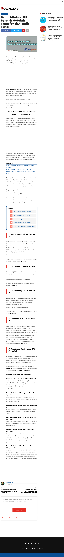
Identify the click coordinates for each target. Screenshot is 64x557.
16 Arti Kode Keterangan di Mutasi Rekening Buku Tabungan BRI (55, 19)
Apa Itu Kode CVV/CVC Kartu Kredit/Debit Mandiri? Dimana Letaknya (55, 37)
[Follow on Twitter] (28, 543)
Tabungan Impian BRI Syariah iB (22, 219)
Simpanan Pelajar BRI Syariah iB (22, 222)
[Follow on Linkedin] (35, 543)
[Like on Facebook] (25, 543)
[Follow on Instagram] (32, 543)
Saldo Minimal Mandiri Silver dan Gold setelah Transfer (9, 491)
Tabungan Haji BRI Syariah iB (22, 215)
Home (4, 1)
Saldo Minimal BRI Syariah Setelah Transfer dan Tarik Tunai (15, 22)
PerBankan (4, 14)
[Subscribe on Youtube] (38, 543)
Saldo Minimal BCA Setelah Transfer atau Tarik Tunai (20, 169)
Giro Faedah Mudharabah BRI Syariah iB (24, 226)
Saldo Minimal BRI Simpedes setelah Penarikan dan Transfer (29, 491)
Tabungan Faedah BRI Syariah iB (22, 211)
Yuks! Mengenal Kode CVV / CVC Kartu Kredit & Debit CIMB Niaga (55, 28)
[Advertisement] (21, 79)
